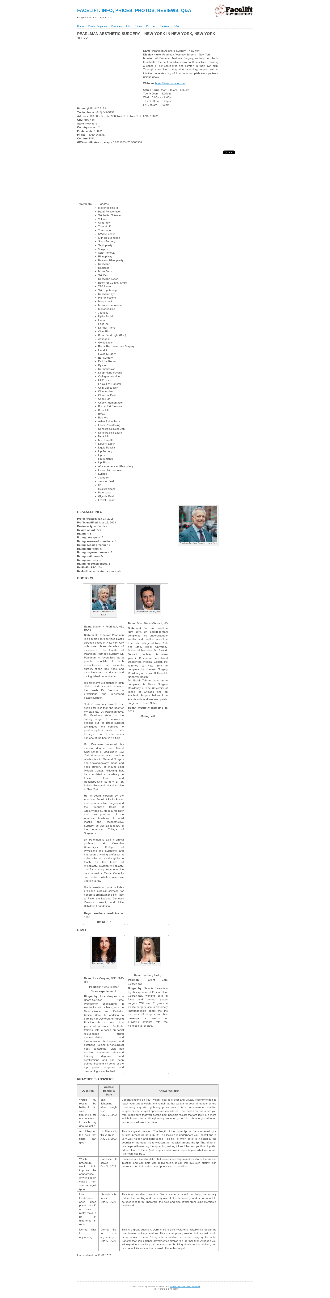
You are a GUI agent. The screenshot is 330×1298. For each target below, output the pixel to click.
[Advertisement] (145, 43)
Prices (138, 26)
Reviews (164, 26)
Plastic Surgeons (97, 26)
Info (128, 26)
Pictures (150, 26)
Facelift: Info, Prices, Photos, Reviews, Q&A (134, 10)
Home (80, 26)
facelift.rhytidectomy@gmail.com (185, 1286)
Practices (116, 26)
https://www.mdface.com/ (170, 83)
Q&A (176, 26)
